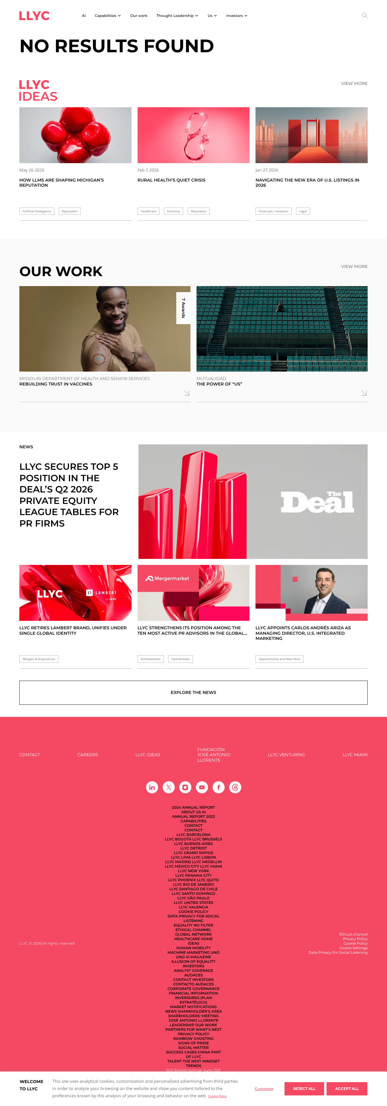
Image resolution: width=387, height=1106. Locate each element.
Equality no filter (193, 925)
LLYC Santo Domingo (193, 894)
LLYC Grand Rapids (193, 853)
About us (191, 812)
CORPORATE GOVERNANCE (193, 989)
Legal (303, 211)
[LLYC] (34, 15)
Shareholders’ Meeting (193, 1016)
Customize (264, 1088)
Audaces (193, 975)
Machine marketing (188, 952)
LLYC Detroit (193, 848)
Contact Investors (193, 980)
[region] (193, 1089)
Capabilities (193, 821)
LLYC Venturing (286, 754)
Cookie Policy (217, 1096)
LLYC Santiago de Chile (193, 889)
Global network (193, 934)
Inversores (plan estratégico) (193, 1000)
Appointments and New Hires (279, 659)
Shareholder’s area (200, 1011)
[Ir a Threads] (235, 787)
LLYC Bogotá (178, 839)
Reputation (69, 211)
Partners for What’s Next (193, 1029)
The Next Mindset (201, 1061)
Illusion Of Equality (193, 961)
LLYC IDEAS (147, 754)
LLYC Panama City (193, 875)
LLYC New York (193, 871)
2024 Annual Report (193, 807)
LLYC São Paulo (193, 898)
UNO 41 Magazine (193, 957)
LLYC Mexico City (182, 866)
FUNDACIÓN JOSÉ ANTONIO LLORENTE (213, 755)
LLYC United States (193, 903)
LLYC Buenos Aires (193, 844)
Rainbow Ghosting (193, 1039)
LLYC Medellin (207, 862)
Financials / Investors (273, 211)
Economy (173, 211)
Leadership (182, 1025)
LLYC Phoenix (182, 880)
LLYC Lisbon (204, 857)
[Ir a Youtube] (202, 787)
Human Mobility (193, 948)
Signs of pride (193, 1043)
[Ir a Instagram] (185, 787)
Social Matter (193, 1048)
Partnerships (180, 659)
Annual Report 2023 (193, 816)
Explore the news (193, 692)
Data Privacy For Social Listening (193, 918)
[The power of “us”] (282, 329)
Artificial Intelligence (37, 211)
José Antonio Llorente (193, 1020)
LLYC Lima (181, 857)
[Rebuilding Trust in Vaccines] (104, 329)
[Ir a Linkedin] (152, 787)
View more (354, 83)
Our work (139, 16)
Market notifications (193, 1007)
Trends (193, 1066)
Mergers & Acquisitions (39, 659)
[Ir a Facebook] (219, 787)
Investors (193, 966)
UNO (215, 952)
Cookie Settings (353, 948)
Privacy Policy (194, 1034)
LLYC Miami (355, 754)
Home (207, 939)
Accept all (347, 1088)
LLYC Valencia (193, 907)
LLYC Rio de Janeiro (193, 884)
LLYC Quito (208, 880)
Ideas (193, 943)
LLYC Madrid (178, 862)
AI (84, 16)
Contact (29, 754)
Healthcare (148, 211)
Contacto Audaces (193, 984)
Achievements (151, 659)
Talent (174, 1061)
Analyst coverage (193, 971)
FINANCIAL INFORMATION (193, 993)
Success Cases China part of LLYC (193, 1054)
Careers (87, 754)
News (171, 1011)
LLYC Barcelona (194, 835)
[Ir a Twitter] (169, 787)
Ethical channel (194, 930)
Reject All (304, 1088)
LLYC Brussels (207, 839)
